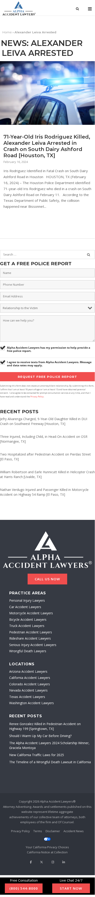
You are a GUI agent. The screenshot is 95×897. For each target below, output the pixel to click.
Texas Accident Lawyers (27, 697)
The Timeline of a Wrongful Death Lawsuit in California (50, 762)
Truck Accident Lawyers (26, 626)
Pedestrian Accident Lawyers (30, 632)
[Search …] (88, 254)
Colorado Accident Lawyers (29, 684)
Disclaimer (53, 831)
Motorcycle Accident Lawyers (31, 613)
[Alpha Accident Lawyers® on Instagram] (52, 862)
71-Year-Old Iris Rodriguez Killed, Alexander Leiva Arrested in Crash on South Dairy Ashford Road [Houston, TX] (46, 146)
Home (7, 32)
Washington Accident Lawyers (31, 703)
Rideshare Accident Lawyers (30, 638)
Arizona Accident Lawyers (28, 671)
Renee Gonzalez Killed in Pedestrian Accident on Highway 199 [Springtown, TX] (45, 726)
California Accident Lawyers (29, 677)
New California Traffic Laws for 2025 (36, 755)
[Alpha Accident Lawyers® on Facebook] (31, 862)
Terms (37, 831)
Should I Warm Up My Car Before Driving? (40, 736)
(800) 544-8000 (23, 888)
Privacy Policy (37, 396)
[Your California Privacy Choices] (47, 843)
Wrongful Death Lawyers (27, 651)
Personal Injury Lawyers (27, 600)
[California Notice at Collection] (47, 852)
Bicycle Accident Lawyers (27, 619)
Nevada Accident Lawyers (28, 690)
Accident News (73, 831)
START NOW (71, 888)
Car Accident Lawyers (25, 607)
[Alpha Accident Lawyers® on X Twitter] (41, 862)
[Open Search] (77, 9)
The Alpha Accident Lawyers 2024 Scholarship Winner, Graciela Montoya (49, 745)
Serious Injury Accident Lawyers (32, 645)
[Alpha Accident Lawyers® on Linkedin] (63, 862)
